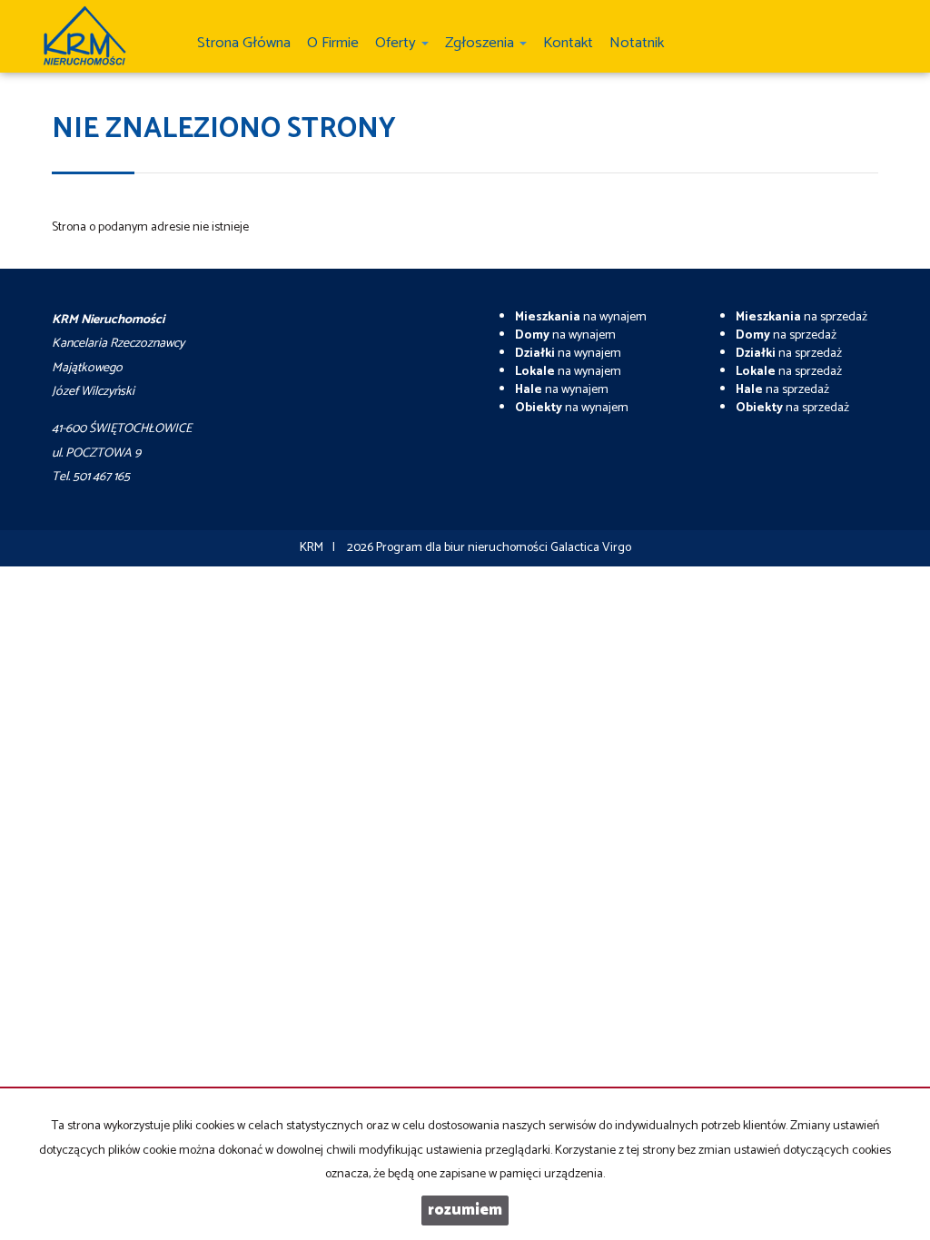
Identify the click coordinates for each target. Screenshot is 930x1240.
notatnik (636, 43)
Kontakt (568, 43)
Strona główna (244, 43)
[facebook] (876, 32)
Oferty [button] (397, 43)
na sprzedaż (801, 317)
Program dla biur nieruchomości (463, 547)
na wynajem (581, 317)
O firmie (333, 43)
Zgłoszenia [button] (481, 43)
